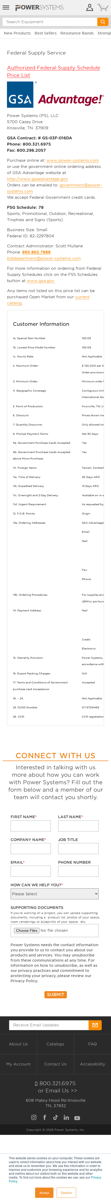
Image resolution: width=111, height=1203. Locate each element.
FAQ (92, 1044)
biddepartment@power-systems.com (44, 258)
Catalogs (55, 1044)
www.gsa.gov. (41, 280)
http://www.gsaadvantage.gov (37, 179)
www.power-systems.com (72, 160)
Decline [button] (66, 1192)
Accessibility (92, 1064)
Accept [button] (44, 1192)
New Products (17, 33)
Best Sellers (46, 33)
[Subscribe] (95, 1025)
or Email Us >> (57, 1091)
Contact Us (55, 1064)
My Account (18, 1064)
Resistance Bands (77, 33)
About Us (18, 1044)
